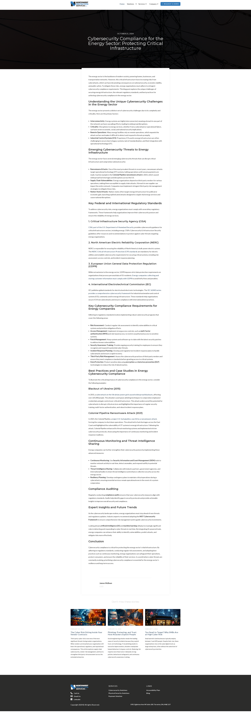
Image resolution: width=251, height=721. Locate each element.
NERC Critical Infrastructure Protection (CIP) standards (114, 251)
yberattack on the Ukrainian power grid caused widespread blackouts (125, 395)
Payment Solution (115, 696)
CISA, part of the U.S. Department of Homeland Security (111, 227)
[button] (132, 4)
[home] (79, 3)
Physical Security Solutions (119, 693)
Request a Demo (171, 4)
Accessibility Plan (153, 690)
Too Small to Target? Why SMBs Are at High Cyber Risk (161, 633)
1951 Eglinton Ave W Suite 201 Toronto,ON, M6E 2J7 (150, 704)
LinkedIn (75, 699)
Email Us (75, 696)
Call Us (75, 693)
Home (122, 4)
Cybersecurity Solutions (118, 690)
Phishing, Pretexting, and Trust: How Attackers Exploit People (122, 633)
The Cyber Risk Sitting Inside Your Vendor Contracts (86, 633)
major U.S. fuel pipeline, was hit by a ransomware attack (134, 419)
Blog (148, 693)
